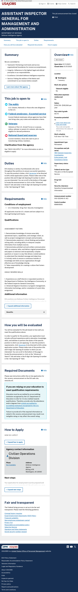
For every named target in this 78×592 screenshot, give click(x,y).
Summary (7, 40)
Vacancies (32, 173)
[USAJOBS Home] (10, 4)
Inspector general (8, 578)
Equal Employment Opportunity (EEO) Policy (20, 516)
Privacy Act (9, 523)
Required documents (35, 45)
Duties (36, 40)
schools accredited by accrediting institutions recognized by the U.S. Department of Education (22, 406)
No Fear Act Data (7, 581)
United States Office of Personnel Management (28, 551)
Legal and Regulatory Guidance (12, 566)
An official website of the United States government (18, 1)
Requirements (49, 40)
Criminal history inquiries (13, 513)
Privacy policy (6, 584)
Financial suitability (11, 518)
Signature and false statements (16, 529)
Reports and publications (10, 587)
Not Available (11, 465)
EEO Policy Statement (9, 558)
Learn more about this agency (17, 87)
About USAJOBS (7, 570)
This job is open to (22, 40)
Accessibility (6, 572)
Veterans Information (9, 563)
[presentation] (64, 79)
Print (56, 17)
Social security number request (16, 532)
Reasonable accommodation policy (17, 525)
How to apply (52, 45)
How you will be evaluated (13, 45)
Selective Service (11, 527)
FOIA (3, 575)
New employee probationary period (17, 520)
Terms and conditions (9, 589)
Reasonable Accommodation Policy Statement (17, 561)
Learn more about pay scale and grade (63, 123)
